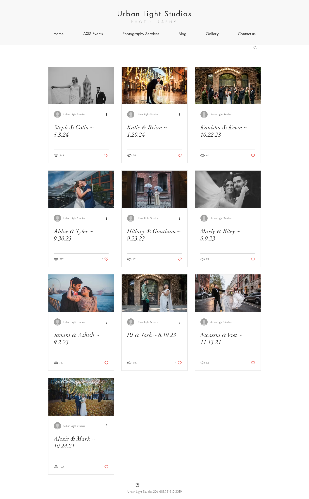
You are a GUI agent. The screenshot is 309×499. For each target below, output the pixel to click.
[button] (255, 47)
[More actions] (108, 114)
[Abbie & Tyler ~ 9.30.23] (81, 189)
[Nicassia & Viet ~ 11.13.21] (228, 293)
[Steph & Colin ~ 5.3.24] (81, 85)
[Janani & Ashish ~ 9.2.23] (81, 293)
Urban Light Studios (154, 13)
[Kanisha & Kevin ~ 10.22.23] (228, 85)
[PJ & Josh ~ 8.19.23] (154, 293)
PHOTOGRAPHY (154, 22)
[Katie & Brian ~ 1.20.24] (154, 85)
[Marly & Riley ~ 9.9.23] (228, 189)
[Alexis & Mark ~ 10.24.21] (81, 397)
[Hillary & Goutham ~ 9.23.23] (154, 189)
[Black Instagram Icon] (137, 485)
